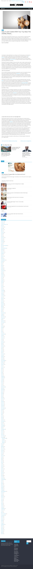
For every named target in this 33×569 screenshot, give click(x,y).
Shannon (2, 468)
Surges (2, 495)
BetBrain (2, 249)
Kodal (2, 373)
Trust (1, 511)
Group (2, 347)
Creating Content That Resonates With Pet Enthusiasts (16, 148)
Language (2, 376)
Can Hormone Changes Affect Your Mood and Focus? (18, 0)
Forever (2, 332)
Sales (1, 459)
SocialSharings (3, 479)
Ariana (2, 236)
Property (2, 443)
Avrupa (2, 242)
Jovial (1, 372)
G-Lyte (2, 340)
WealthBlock (2, 524)
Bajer (1, 244)
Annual (2, 233)
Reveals (2, 450)
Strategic (2, 488)
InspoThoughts (3, 360)
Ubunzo (2, 512)
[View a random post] (31, 9)
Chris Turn (8, 175)
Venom (2, 517)
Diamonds (2, 303)
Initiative (2, 357)
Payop (2, 422)
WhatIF (2, 528)
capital (2, 273)
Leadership (2, 377)
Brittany (2, 265)
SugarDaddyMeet (3, 491)
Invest (2, 365)
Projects (2, 437)
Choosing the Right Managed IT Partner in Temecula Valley (15, 201)
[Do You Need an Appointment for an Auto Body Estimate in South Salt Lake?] (4, 205)
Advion (2, 228)
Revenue (2, 451)
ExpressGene (3, 316)
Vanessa (2, 516)
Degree (2, 302)
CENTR (2, 277)
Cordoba (2, 294)
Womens (2, 529)
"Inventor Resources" (4, 224)
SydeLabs (2, 496)
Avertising (2, 241)
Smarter (2, 476)
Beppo (2, 246)
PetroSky (2, 426)
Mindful (2, 393)
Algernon (2, 229)
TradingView (2, 508)
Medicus (2, 390)
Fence (2, 323)
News (2, 30)
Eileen (2, 311)
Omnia (2, 418)
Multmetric (2, 404)
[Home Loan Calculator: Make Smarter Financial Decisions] (4, 213)
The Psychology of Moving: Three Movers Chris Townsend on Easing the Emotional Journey (26, 154)
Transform (2, 509)
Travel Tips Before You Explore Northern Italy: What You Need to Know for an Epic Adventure (5, 154)
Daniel (2, 299)
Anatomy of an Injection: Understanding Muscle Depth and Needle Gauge (17, 192)
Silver (1, 474)
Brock (2, 266)
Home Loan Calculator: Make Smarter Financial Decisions (15, 213)
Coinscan (2, 286)
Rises (1, 454)
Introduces (2, 364)
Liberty (2, 381)
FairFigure (2, 318)
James (2, 369)
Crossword (2, 295)
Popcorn (2, 434)
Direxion (2, 307)
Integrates (2, 361)
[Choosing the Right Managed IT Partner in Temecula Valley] (4, 201)
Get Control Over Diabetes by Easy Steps (9, 140)
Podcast (2, 431)
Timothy (2, 505)
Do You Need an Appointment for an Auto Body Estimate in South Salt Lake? (17, 206)
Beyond (2, 250)
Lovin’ (2, 384)
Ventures (2, 519)
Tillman (2, 503)
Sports (2, 484)
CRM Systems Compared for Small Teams (7, 180)
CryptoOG (2, 298)
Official (2, 417)
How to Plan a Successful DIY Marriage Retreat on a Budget (15, 183)
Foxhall (2, 335)
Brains (2, 262)
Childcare (2, 281)
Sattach (2, 462)
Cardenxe (2, 274)
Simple (2, 475)
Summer (2, 492)
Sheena (2, 470)
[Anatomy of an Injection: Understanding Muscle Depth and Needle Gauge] (4, 192)
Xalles (2, 532)
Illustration (3, 440)
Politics (2, 433)
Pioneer (2, 430)
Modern (2, 397)
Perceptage (2, 425)
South (2, 480)
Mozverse (2, 402)
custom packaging (25, 82)
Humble (2, 355)
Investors (2, 367)
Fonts (2, 439)
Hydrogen (2, 356)
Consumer (2, 291)
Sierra (2, 471)
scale (1, 463)
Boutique (2, 261)
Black (1, 254)
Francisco (2, 336)
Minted (2, 394)
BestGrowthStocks (3, 248)
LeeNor (2, 380)
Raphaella (2, 446)
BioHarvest (2, 252)
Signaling (2, 472)
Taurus (2, 499)
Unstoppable (3, 515)
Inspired (2, 359)
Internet (2, 363)
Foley (1, 331)
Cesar (2, 278)
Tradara (2, 507)
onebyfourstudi (10, 34)
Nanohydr (2, 405)
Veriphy (2, 520)
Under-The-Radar (3, 513)
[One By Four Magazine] (2, 9)
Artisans (2, 238)
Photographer (3, 429)
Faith (1, 319)
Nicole (2, 413)
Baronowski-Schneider (4, 245)
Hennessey (2, 353)
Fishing (2, 327)
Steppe (2, 487)
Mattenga (2, 389)
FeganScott (2, 320)
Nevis (2, 410)
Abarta (2, 225)
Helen (2, 352)
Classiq (2, 282)
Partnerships (2, 421)
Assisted (2, 240)
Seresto (2, 466)
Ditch (1, 310)
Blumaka (2, 258)
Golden (2, 344)
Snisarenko (2, 478)
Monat (2, 400)
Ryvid (1, 458)
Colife (2, 287)
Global (2, 343)
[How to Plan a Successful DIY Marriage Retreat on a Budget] (4, 183)
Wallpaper (3, 442)
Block (2, 257)
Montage (2, 401)
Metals (2, 392)
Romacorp (2, 455)
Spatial (2, 483)
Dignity (2, 306)
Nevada (2, 409)
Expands (2, 315)
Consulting (2, 290)
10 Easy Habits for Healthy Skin (11, 188)
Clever (2, 283)
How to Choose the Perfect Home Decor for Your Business (15, 197)
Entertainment (4, 438)
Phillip (2, 427)
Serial (1, 467)
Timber (2, 504)
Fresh (2, 339)
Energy (2, 314)
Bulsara (2, 269)
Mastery (2, 388)
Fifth (1, 324)
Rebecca (2, 447)
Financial (2, 326)
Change (2, 279)
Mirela (2, 396)
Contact (3, 210)
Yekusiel (2, 533)
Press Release (3, 435)
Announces (2, 232)
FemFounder (3, 322)
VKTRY (2, 521)
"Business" (2, 221)
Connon (2, 289)
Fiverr (2, 328)
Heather (2, 351)
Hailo (1, 348)
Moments (2, 398)
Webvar (2, 525)
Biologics (2, 253)
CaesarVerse (2, 270)
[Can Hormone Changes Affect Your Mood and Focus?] (16, 163)
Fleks (1, 330)
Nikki (1, 414)
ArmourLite (2, 237)
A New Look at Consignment (26, 140)
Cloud (2, 285)
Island (2, 368)
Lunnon (2, 385)
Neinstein (2, 406)
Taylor (2, 500)
